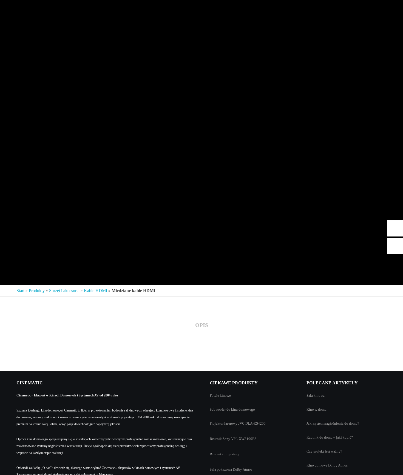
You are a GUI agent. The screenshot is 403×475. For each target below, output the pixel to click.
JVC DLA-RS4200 (252, 423)
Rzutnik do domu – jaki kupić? (329, 437)
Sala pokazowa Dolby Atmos (231, 469)
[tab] (201, 325)
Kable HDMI (95, 290)
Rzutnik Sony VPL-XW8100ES (233, 439)
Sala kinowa (315, 395)
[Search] (390, 8)
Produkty (37, 290)
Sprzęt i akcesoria (64, 290)
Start (20, 290)
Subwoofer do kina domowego (232, 409)
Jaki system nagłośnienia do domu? (332, 423)
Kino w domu (316, 409)
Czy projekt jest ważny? (324, 451)
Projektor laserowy (223, 423)
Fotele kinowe (220, 395)
